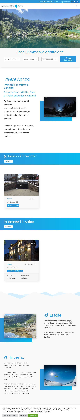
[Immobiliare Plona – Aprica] (12, 6)
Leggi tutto (46, 412)
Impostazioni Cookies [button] (10, 415)
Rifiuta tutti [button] (23, 415)
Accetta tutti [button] (33, 415)
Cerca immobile (68, 59)
